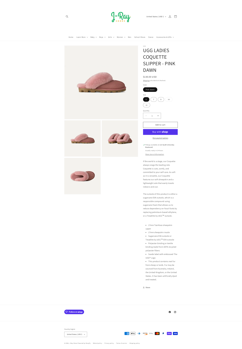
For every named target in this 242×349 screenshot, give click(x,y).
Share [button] (148, 287)
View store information (154, 154)
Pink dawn (150, 89)
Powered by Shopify (84, 343)
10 (170, 100)
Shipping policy (134, 343)
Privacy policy (109, 343)
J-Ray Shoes (73, 343)
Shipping (146, 80)
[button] (67, 16)
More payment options (160, 138)
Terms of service (121, 343)
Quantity (146, 111)
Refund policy (97, 343)
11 (146, 105)
